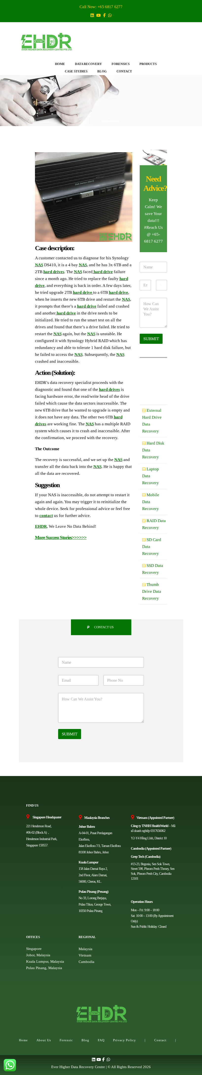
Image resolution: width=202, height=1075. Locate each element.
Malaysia (85, 949)
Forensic (66, 1040)
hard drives (53, 271)
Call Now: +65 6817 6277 (101, 7)
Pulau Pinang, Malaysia (44, 968)
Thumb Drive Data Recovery (151, 591)
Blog (85, 1040)
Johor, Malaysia (38, 955)
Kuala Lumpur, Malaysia (45, 961)
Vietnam (85, 955)
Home (23, 1040)
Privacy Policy (124, 1040)
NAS (39, 265)
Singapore (34, 949)
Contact (160, 1040)
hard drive (103, 271)
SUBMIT (151, 338)
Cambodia (86, 962)
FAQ (101, 1040)
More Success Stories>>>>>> (60, 537)
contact (46, 515)
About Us (43, 1040)
